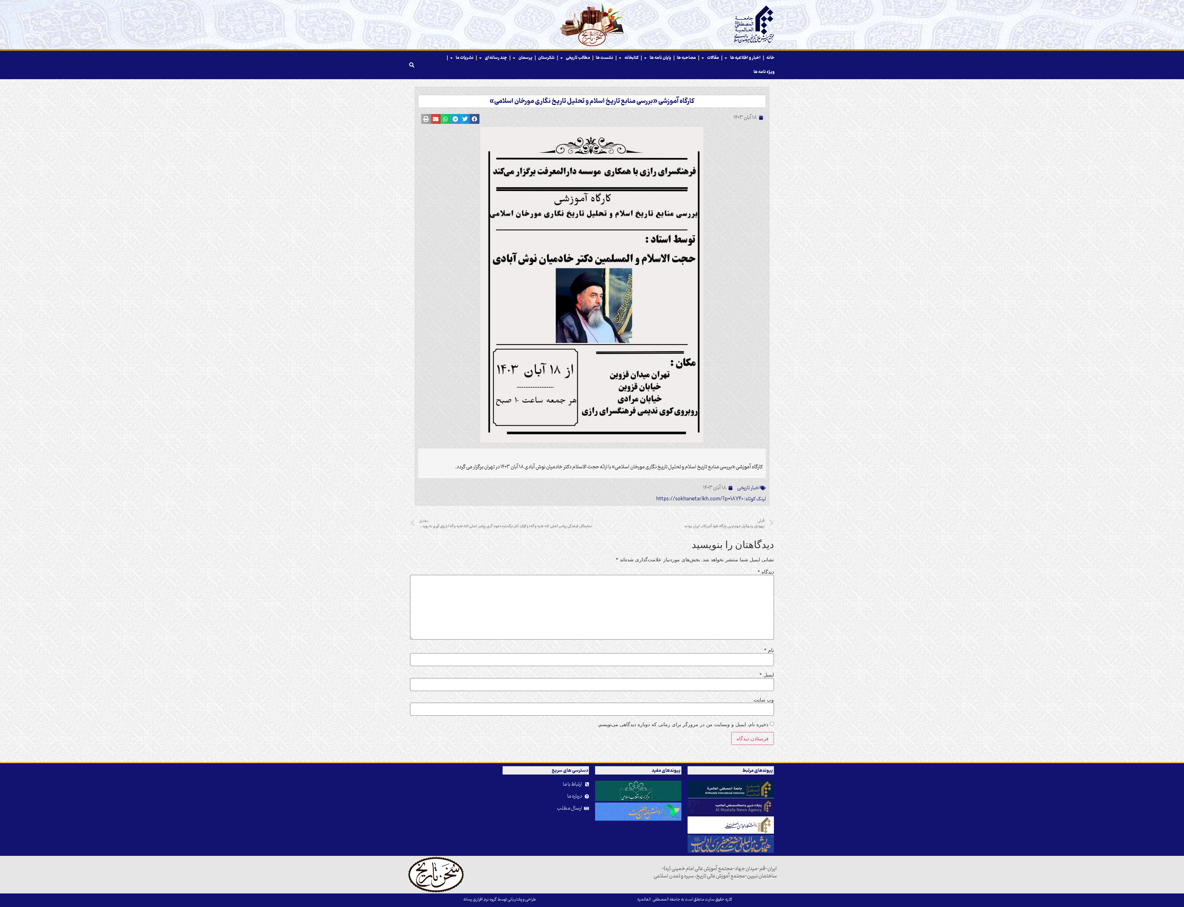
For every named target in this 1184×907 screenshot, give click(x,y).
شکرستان (546, 58)
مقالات (713, 58)
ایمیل (766, 674)
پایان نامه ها (660, 58)
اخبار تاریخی (748, 488)
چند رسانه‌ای (496, 58)
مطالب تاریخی (578, 58)
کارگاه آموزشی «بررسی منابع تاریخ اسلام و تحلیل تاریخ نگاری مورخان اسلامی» (592, 101)
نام (769, 650)
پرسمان (525, 58)
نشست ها (604, 58)
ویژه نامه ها (764, 72)
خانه (770, 58)
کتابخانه (631, 58)
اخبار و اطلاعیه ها (745, 58)
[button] (411, 65)
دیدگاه (766, 571)
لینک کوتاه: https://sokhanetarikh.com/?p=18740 (711, 499)
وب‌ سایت (764, 699)
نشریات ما (465, 58)
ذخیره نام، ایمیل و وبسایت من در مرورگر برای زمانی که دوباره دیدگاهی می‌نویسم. (683, 724)
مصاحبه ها (686, 58)
